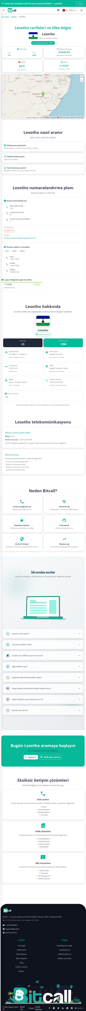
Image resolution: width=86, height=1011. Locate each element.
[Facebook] (49, 1008)
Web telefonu (21, 954)
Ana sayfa (21, 945)
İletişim (21, 971)
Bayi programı (21, 958)
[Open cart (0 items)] (58, 10)
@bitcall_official (11, 933)
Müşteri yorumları (65, 958)
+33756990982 (11, 925)
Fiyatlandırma (64, 950)
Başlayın (32, 757)
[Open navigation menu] (3, 10)
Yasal (31, 1008)
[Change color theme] (81, 10)
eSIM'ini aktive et (64, 954)
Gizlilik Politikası (38, 1008)
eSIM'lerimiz (21, 950)
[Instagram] (54, 1008)
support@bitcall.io (12, 929)
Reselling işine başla (64, 945)
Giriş (80, 3)
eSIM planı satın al (52, 757)
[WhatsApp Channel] (67, 1008)
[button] (43, 633)
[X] (58, 1008)
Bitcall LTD (22, 1008)
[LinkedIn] (63, 1008)
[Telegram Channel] (72, 1008)
